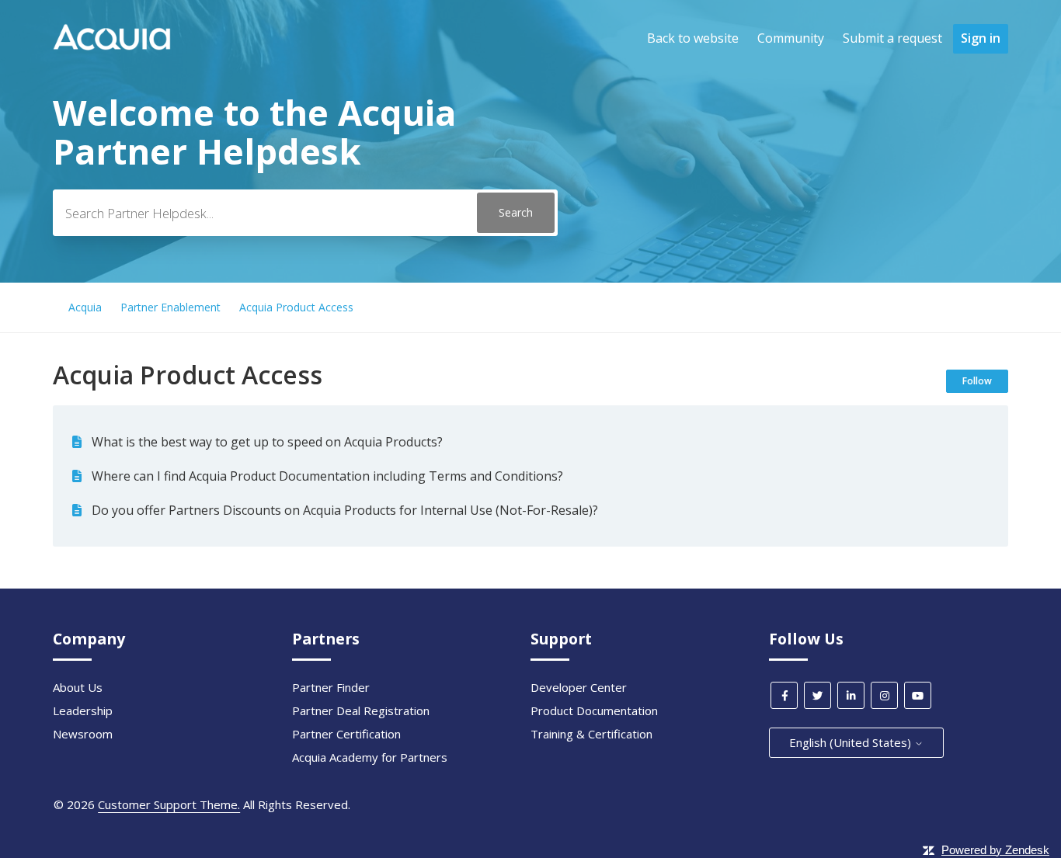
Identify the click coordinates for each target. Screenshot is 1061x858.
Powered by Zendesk (995, 849)
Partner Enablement (170, 307)
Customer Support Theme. (169, 804)
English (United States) (851, 742)
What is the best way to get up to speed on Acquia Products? (267, 441)
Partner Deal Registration (361, 710)
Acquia (85, 307)
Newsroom (83, 734)
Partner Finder (331, 687)
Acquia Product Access (296, 307)
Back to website (693, 38)
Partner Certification (346, 734)
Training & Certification (591, 734)
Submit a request (892, 38)
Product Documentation (594, 710)
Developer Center (578, 687)
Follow (977, 380)
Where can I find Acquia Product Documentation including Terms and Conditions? (327, 476)
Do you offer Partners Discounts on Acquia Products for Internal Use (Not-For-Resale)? (345, 510)
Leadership (83, 710)
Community (790, 38)
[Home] (112, 46)
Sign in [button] (980, 38)
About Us (78, 687)
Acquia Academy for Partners (369, 757)
